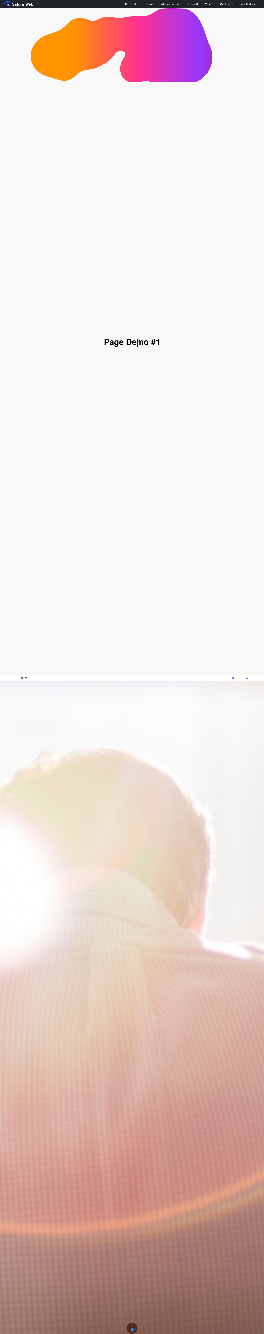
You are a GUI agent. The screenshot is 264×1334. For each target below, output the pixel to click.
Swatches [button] (225, 4)
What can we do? (170, 4)
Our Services (132, 4)
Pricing (150, 4)
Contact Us (193, 4)
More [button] (208, 4)
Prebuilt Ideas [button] (247, 4)
